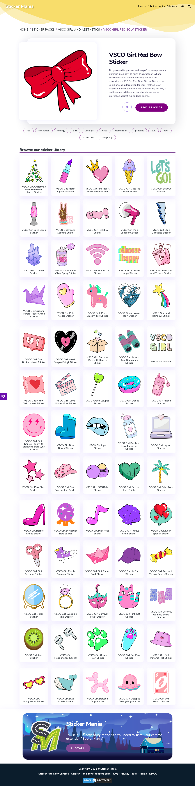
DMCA (153, 773)
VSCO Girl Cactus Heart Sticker (129, 488)
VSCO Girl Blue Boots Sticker (65, 447)
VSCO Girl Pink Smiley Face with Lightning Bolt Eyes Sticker (34, 445)
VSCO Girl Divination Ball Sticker (65, 532)
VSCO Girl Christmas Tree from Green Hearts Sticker (34, 189)
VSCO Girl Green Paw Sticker (97, 656)
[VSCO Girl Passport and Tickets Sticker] (161, 254)
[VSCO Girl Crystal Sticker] (34, 254)
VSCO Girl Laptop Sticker (161, 447)
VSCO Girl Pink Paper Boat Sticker (97, 573)
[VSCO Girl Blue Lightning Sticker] (161, 213)
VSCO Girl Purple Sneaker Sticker (65, 573)
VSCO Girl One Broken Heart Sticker (34, 361)
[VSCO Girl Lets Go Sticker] (161, 171)
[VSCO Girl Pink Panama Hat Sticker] (161, 639)
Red (28, 130)
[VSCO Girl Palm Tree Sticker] (161, 471)
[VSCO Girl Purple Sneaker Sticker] (66, 555)
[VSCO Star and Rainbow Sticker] (161, 295)
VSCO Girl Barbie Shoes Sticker (34, 532)
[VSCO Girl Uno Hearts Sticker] (161, 682)
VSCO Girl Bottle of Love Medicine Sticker (129, 446)
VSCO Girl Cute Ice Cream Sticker (129, 190)
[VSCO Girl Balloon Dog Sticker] (97, 682)
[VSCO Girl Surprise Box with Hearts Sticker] (97, 341)
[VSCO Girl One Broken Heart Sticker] (34, 342)
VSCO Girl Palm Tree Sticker (161, 488)
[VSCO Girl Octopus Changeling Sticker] (129, 682)
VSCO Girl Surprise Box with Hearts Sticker (97, 360)
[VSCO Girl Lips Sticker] (97, 426)
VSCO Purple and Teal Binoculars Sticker (129, 360)
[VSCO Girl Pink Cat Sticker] (129, 596)
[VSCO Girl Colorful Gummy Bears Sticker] (161, 595)
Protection (88, 137)
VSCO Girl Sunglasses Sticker (33, 700)
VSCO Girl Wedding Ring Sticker (65, 615)
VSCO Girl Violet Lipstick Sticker (65, 190)
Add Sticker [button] (152, 107)
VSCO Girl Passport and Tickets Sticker (161, 272)
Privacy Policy (129, 773)
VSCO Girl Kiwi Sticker (33, 656)
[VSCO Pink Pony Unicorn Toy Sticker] (97, 295)
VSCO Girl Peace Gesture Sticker (65, 231)
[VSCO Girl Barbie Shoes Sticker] (34, 514)
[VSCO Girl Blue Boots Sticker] (66, 426)
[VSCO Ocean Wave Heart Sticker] (129, 295)
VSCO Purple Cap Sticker (129, 573)
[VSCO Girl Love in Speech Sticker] (161, 514)
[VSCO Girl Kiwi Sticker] (34, 639)
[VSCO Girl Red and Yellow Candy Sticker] (161, 555)
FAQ (115, 773)
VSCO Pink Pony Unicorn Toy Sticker (97, 314)
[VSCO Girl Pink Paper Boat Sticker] (97, 555)
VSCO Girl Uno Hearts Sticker (161, 700)
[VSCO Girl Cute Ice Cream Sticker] (129, 171)
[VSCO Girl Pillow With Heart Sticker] (34, 384)
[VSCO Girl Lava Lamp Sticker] (34, 213)
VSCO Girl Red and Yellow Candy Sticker (161, 573)
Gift (75, 130)
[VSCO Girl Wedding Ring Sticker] (66, 596)
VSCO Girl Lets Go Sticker (161, 190)
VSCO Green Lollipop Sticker (97, 402)
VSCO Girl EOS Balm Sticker (97, 488)
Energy (61, 130)
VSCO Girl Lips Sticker (97, 447)
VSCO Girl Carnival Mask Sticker (97, 615)
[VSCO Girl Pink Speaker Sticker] (129, 213)
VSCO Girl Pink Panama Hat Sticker (161, 656)
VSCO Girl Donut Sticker (129, 402)
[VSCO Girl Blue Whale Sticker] (66, 682)
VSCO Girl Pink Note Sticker (97, 532)
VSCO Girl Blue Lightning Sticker (161, 231)
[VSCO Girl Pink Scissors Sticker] (34, 555)
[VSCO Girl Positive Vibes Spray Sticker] (66, 254)
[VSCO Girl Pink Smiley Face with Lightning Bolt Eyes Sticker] (34, 425)
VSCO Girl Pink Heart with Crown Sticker (97, 190)
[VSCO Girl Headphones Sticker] (66, 639)
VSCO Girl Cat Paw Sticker (129, 656)
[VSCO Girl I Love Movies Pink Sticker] (66, 384)
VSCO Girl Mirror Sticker (33, 615)
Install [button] (78, 748)
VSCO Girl (89, 130)
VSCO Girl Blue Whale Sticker (65, 700)
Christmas (43, 130)
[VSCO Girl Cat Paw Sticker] (129, 639)
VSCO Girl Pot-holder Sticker (65, 314)
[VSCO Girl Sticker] (161, 343)
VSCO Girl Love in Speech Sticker (161, 532)
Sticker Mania (19, 6)
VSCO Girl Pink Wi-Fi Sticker (97, 272)
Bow (165, 130)
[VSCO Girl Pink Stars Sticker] (34, 471)
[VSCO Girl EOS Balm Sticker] (97, 471)
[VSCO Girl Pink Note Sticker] (97, 514)
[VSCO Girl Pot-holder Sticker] (66, 295)
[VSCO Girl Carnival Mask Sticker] (97, 596)
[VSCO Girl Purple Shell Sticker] (129, 514)
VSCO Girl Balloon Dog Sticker (97, 700)
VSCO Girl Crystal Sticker (34, 272)
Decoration (121, 130)
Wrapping (107, 137)
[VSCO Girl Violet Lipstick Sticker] (66, 171)
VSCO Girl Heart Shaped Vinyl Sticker (65, 361)
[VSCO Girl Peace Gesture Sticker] (66, 213)
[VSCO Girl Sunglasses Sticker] (34, 682)
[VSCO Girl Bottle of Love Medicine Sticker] (129, 426)
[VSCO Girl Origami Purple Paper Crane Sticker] (34, 294)
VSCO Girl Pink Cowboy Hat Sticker (66, 488)
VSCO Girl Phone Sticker (161, 402)
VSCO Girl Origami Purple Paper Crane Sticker (34, 314)
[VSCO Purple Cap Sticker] (129, 555)
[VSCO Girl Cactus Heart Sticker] (129, 471)
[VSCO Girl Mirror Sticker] (34, 596)
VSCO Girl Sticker (161, 361)
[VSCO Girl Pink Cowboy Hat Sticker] (66, 471)
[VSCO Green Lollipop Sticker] (97, 384)
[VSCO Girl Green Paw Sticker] (97, 639)
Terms (143, 773)
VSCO (104, 130)
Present (139, 130)
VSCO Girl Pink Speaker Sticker (129, 231)
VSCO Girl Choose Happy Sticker (129, 272)
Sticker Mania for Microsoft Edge (91, 773)
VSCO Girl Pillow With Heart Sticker (33, 402)
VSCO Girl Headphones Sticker (65, 656)
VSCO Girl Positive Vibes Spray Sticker (66, 272)
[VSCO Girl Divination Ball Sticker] (66, 514)
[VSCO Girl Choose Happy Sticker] (129, 254)
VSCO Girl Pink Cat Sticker (129, 615)
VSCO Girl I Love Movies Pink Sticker (65, 402)
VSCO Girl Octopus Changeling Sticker (129, 700)
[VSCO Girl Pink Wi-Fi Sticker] (97, 254)
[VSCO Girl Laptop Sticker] (161, 426)
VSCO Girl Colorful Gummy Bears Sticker (161, 614)
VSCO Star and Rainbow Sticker (161, 314)
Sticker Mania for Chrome (53, 773)
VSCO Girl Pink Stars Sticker (34, 488)
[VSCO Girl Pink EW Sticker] (97, 213)
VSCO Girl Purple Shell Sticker (129, 532)
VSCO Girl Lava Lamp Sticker (34, 231)
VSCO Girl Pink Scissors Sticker (34, 573)
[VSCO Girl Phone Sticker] (161, 384)
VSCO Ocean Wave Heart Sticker (129, 314)
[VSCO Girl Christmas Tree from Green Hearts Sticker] (34, 170)
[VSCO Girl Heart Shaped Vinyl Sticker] (66, 342)
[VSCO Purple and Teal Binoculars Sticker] (129, 341)
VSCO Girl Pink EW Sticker (97, 231)
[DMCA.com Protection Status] (97, 782)
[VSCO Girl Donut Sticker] (129, 384)
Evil (154, 130)
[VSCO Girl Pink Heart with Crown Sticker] (97, 171)
